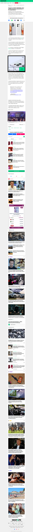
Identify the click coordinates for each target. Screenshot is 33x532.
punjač (10, 129)
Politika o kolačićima (12, 527)
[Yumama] (19, 523)
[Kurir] (13, 523)
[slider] (11, 120)
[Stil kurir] (16, 524)
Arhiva (22, 527)
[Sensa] (14, 524)
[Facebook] (12, 134)
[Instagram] (21, 134)
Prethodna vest (12, 124)
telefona (9, 48)
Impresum (13, 526)
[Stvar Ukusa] (23, 523)
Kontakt (16, 526)
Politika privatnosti (18, 527)
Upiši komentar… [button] (13, 324)
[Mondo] (9, 523)
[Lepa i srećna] (16, 523)
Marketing (10, 526)
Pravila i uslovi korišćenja (21, 526)
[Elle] (11, 524)
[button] (24, 16)
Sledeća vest (21, 124)
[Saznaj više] (24, 179)
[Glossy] (19, 524)
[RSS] (22, 176)
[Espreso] (22, 524)
